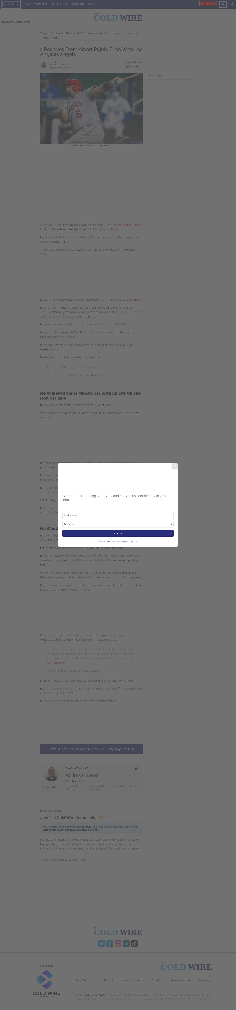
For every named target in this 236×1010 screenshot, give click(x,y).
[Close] (175, 466)
